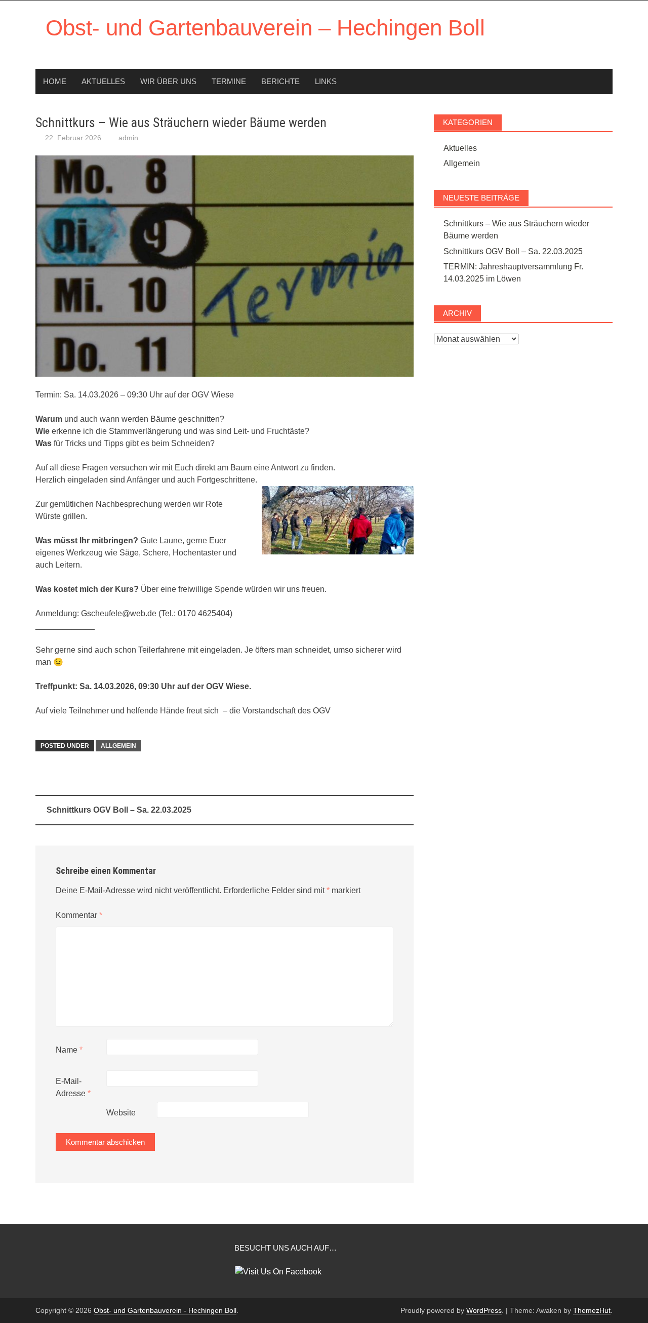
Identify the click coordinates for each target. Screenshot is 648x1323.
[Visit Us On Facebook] (277, 1271)
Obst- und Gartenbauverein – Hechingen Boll (265, 27)
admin (128, 138)
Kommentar (79, 915)
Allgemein (118, 745)
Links (326, 81)
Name (69, 1050)
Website (121, 1112)
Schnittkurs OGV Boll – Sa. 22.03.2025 (119, 810)
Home (54, 81)
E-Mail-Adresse (73, 1087)
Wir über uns (168, 81)
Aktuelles (103, 81)
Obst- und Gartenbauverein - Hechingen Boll (165, 1310)
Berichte (280, 81)
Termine (229, 81)
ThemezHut (592, 1310)
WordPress (484, 1310)
